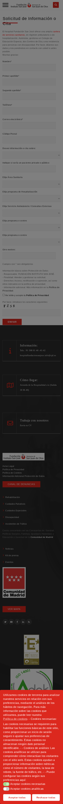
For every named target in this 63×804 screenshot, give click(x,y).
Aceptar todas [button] (17, 797)
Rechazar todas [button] (45, 797)
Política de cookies (15, 719)
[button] (6, 784)
